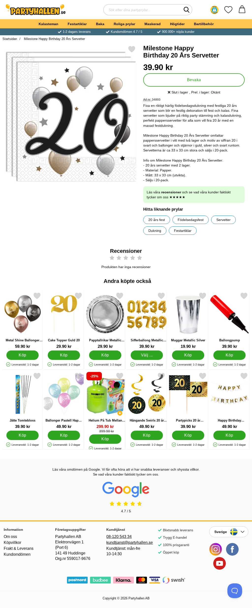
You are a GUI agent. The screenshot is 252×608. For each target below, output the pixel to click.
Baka (100, 24)
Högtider (177, 24)
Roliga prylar (124, 24)
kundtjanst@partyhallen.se (125, 542)
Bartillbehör (204, 24)
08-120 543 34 (119, 536)
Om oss (10, 536)
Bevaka (194, 80)
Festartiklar (77, 24)
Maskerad (152, 24)
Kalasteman (48, 24)
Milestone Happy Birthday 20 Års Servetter (54, 39)
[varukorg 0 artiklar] (242, 10)
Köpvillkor (12, 542)
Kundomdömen (17, 554)
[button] (214, 10)
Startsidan (9, 39)
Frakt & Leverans (18, 548)
